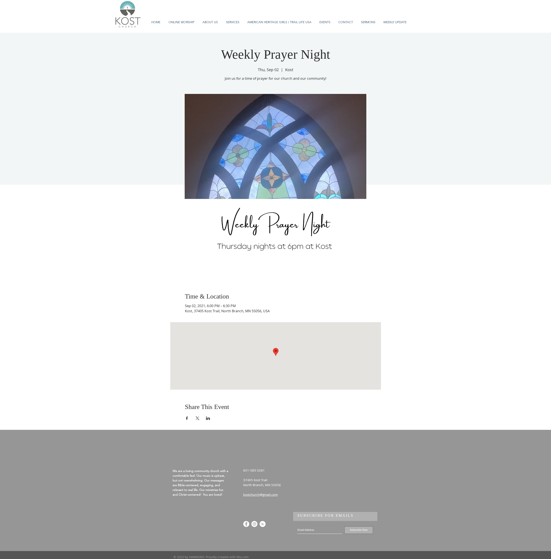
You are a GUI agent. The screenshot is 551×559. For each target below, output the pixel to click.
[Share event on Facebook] (187, 418)
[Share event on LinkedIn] (208, 418)
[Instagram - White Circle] (254, 524)
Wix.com (243, 557)
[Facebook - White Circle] (246, 524)
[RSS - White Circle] (263, 524)
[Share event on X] (197, 418)
